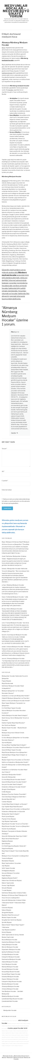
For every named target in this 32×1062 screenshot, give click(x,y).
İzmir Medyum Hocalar (9, 964)
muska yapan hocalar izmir (17, 1028)
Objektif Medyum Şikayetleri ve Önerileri (15, 698)
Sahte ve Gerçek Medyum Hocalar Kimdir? (16, 701)
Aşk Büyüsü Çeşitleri (9, 930)
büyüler (10, 90)
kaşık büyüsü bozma (23, 1043)
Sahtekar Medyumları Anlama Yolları (14, 893)
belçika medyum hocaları (7, 1030)
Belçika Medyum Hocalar (10, 984)
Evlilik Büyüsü (6, 792)
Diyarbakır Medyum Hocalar (11, 949)
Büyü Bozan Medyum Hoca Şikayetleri (14, 752)
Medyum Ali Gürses (18, 1057)
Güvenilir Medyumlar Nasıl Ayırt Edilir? (14, 836)
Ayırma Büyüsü (7, 742)
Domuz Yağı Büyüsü (8, 885)
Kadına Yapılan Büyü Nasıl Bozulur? (13, 723)
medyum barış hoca (17, 1030)
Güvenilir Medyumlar (9, 777)
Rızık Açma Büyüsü (8, 816)
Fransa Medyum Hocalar (14, 623)
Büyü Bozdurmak (7, 683)
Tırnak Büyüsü (6, 890)
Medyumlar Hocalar (10, 1010)
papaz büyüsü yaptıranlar (10, 1041)
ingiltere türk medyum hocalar (12, 1033)
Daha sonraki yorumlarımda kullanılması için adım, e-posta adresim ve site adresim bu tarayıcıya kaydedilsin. (16, 501)
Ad (3, 471)
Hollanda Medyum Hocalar (15, 597)
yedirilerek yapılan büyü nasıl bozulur (10, 1020)
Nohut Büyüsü (6, 932)
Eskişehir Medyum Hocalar (11, 957)
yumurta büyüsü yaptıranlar (11, 1039)
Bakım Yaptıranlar (8, 883)
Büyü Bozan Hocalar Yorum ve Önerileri (15, 824)
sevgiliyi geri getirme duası (18, 1025)
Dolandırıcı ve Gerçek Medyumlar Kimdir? (15, 696)
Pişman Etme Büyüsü (9, 819)
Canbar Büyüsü (7, 802)
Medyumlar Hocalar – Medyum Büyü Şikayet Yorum (16, 11)
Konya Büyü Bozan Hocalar (11, 972)
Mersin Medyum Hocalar (10, 947)
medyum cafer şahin (6, 1045)
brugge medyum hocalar (7, 1043)
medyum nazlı (19, 1023)
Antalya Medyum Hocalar (10, 954)
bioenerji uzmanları (12, 1023)
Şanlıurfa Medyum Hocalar (10, 952)
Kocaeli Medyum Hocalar (10, 969)
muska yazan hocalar (15, 1035)
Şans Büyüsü (6, 843)
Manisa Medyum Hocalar (10, 967)
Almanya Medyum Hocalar (15, 658)
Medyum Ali (27, 1057)
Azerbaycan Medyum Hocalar (17, 635)
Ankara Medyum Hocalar (15, 646)
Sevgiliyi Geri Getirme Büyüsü (11, 920)
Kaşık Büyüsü (6, 875)
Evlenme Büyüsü (7, 907)
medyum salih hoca (23, 1033)
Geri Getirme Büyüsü (9, 725)
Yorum (4, 448)
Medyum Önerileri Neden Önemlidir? (14, 794)
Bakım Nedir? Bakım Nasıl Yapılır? (13, 925)
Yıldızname (5, 927)
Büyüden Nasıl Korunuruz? (10, 915)
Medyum (4, 1057)
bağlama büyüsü (7, 73)
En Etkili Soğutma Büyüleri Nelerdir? (14, 846)
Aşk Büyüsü (6, 866)
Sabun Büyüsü (6, 910)
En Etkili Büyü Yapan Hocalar (11, 708)
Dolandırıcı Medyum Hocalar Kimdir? (14, 787)
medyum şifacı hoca (6, 1035)
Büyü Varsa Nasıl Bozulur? (10, 838)
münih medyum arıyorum (17, 1045)
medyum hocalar (8, 60)
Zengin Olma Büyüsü (8, 789)
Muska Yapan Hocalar (9, 917)
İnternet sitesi (7, 490)
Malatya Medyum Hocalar (15, 585)
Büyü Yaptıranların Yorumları (11, 863)
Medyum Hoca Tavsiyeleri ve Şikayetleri (15, 856)
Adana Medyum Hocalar (10, 962)
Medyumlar (10, 1057)
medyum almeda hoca (7, 1025)
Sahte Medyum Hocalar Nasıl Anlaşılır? (15, 715)
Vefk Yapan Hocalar (8, 868)
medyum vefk (16, 1043)
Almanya (5, 181)
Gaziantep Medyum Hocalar (11, 942)
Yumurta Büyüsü (7, 858)
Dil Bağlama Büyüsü (8, 871)
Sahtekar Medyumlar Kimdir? (11, 774)
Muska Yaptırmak (8, 937)
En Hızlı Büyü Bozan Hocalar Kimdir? (14, 779)
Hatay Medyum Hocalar (9, 944)
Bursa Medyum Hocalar (9, 939)
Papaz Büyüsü (6, 681)
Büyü (3, 48)
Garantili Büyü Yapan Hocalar (11, 750)
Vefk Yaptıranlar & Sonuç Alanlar (13, 935)
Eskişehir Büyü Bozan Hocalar (12, 981)
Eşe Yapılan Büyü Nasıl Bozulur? (12, 806)
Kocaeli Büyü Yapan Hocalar (11, 974)
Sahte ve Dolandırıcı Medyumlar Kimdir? (15, 762)
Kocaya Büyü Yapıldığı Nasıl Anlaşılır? (14, 745)
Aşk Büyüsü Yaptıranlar (9, 821)
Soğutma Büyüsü (7, 848)
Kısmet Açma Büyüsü (9, 829)
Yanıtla (13, 433)
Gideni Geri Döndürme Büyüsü (12, 880)
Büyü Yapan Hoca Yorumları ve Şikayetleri (16, 809)
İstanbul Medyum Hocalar (10, 976)
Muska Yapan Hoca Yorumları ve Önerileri (16, 760)
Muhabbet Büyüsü (8, 861)
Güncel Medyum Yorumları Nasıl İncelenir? (16, 747)
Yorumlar (16, 1059)
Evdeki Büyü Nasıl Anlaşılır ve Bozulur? (14, 804)
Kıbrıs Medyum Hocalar (14, 609)
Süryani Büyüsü (7, 888)
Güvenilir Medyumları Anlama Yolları (14, 900)
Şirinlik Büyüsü (7, 922)
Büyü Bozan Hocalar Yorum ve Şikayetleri (15, 826)
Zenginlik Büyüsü (7, 912)
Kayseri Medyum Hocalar (10, 979)
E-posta (5, 480)
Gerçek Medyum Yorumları (11, 873)
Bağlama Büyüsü (7, 841)
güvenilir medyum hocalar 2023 (13, 1037)
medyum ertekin (26, 1023)
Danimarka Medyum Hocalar (11, 959)
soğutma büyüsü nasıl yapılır (22, 1041)
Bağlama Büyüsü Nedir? (10, 878)
